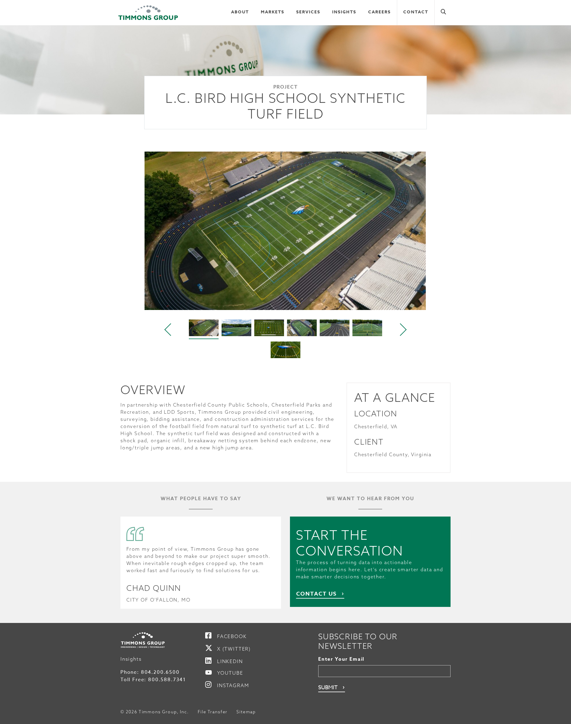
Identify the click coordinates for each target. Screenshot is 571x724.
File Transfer (213, 711)
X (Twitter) (234, 649)
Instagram (233, 685)
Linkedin (230, 661)
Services (308, 12)
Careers (379, 12)
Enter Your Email (341, 659)
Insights (344, 12)
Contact (415, 12)
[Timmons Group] (148, 13)
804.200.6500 (160, 672)
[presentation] (168, 329)
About (240, 12)
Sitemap (246, 711)
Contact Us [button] (316, 594)
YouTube (230, 673)
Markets (272, 12)
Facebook (232, 636)
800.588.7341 (167, 679)
